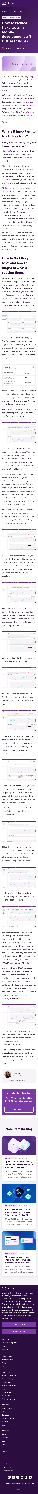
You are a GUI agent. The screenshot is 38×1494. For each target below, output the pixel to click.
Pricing (4, 1363)
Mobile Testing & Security (11, 18)
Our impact (5, 1438)
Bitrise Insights (23, 83)
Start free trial (19, 1109)
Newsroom (5, 1448)
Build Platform (6, 1392)
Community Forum (8, 1418)
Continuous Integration (9, 1343)
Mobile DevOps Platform (10, 1376)
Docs (3, 1412)
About (4, 1434)
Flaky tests (7, 150)
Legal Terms (6, 1464)
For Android (5, 1349)
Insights (4, 1389)
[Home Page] (8, 3)
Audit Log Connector (8, 1399)
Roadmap (5, 1422)
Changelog (5, 1415)
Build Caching (6, 1382)
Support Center (7, 1408)
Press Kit (4, 1451)
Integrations (6, 1396)
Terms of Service (7, 1471)
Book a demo (19, 1331)
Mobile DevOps (7, 1356)
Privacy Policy (6, 1467)
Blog (3, 1441)
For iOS (4, 1346)
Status (4, 1425)
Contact (4, 1366)
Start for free (19, 1324)
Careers (4, 1444)
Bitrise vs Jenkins (7, 1360)
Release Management (9, 1386)
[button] (34, 3)
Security (4, 1353)
